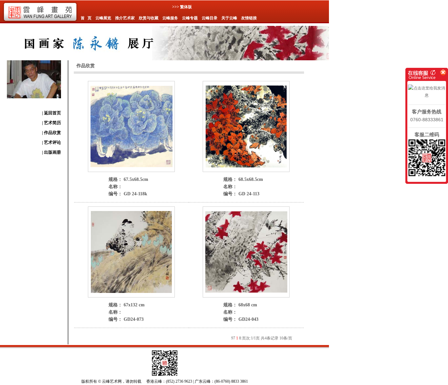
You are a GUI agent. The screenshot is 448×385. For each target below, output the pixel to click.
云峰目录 (209, 18)
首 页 (86, 18)
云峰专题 (190, 18)
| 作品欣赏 (51, 132)
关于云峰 (229, 18)
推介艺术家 (125, 18)
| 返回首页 (51, 112)
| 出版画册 (51, 152)
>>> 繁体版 (182, 7)
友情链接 (249, 18)
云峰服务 (170, 18)
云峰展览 (103, 18)
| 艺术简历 (51, 122)
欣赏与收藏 (148, 18)
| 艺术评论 (51, 142)
